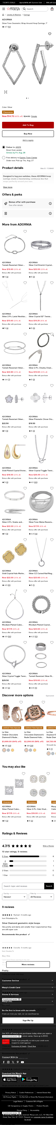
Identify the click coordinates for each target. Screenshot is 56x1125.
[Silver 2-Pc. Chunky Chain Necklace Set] (41, 347)
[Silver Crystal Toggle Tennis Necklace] (41, 450)
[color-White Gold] (8, 750)
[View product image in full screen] (5, 92)
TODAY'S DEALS (9, 3)
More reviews (28, 964)
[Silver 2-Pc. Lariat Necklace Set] (14, 296)
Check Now (31, 1046)
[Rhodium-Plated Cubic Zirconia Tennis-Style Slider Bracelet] (14, 604)
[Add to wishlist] (50, 34)
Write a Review (48, 846)
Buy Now (28, 134)
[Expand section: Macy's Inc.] (28, 1001)
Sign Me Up (28, 1020)
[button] (28, 67)
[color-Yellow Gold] (12, 750)
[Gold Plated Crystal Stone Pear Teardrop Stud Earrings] (14, 450)
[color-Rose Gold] (4, 750)
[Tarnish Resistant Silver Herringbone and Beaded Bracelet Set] (14, 347)
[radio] (4, 750)
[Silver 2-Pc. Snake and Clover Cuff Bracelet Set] (14, 501)
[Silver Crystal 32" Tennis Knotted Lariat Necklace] (41, 296)
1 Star (5, 875)
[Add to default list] (25, 231)
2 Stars (5, 870)
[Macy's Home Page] (13, 9)
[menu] (3, 8)
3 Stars (5, 866)
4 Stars (5, 861)
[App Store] (10, 1079)
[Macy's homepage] (3, 15)
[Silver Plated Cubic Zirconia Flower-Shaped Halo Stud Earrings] (14, 786)
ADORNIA (7, 19)
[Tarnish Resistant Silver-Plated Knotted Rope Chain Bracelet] (14, 244)
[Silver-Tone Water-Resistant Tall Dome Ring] (41, 501)
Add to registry (28, 140)
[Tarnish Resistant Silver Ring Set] (41, 655)
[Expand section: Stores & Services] (28, 994)
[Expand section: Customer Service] (28, 980)
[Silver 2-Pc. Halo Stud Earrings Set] (38, 786)
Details (34, 116)
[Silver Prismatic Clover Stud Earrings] (41, 398)
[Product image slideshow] (28, 67)
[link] (14, 269)
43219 (18, 147)
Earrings (27, 15)
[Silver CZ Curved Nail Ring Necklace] (41, 553)
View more (7, 187)
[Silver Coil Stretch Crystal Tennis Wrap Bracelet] (41, 244)
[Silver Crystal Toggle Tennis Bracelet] (14, 655)
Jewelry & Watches (14, 15)
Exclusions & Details (19, 1046)
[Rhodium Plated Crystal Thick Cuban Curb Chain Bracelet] (41, 604)
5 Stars (5, 856)
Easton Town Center (28, 158)
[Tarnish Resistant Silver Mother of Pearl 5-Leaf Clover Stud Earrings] (14, 398)
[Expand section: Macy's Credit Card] (28, 987)
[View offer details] (28, 203)
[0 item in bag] (52, 9)
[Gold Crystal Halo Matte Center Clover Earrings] (14, 553)
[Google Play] (29, 1079)
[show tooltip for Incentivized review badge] (18, 1113)
